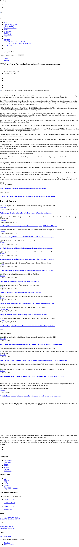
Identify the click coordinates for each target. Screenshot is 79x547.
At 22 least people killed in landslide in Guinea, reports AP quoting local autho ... (26, 213)
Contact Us (7, 487)
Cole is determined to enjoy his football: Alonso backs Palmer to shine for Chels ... (26, 270)
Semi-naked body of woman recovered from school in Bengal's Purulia (23, 188)
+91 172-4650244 (5, 536)
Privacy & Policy (9, 544)
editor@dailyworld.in (6, 527)
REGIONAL (8, 35)
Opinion (6, 483)
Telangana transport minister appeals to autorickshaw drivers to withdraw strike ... (27, 259)
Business (6, 465)
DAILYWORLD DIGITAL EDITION (20, 43)
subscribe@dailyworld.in (7, 528)
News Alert (7, 462)
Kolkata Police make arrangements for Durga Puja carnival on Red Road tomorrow (27, 196)
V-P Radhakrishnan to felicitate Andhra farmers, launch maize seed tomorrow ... (26, 248)
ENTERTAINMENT (10, 24)
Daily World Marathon (11, 489)
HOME (6, 22)
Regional (6, 467)
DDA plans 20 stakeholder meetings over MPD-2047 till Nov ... (20, 281)
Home (6, 59)
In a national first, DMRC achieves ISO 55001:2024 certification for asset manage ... (27, 237)
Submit (21, 55)
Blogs (5, 482)
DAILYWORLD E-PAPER (16, 42)
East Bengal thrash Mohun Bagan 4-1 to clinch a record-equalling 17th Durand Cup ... (28, 226)
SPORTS (7, 29)
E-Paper (6, 480)
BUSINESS (7, 33)
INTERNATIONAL (10, 28)
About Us (7, 485)
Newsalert (3, 207)
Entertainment (4, 309)
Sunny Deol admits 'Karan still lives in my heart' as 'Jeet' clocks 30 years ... (24, 314)
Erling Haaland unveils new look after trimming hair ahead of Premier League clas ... (27, 303)
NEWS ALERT (9, 26)
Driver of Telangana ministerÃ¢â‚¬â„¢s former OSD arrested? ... (21, 292)
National (6, 60)
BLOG (6, 38)
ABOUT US (8, 45)
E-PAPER (7, 40)
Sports (2, 265)
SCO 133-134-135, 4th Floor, (9, 517)
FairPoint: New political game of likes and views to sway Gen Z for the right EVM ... (27, 326)
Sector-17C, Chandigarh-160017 (10, 519)
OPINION (7, 36)
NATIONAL (8, 31)
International (7, 471)
